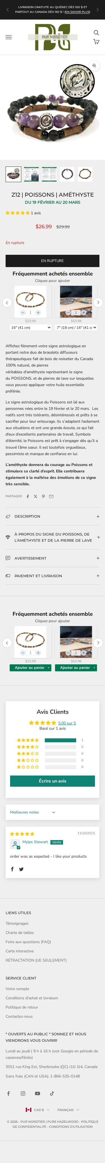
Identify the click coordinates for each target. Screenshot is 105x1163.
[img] (22, 834)
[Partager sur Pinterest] (43, 496)
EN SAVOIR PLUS (77, 12)
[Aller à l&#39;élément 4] (67, 174)
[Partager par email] (51, 496)
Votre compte (17, 988)
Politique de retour (22, 1007)
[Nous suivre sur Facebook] (8, 1093)
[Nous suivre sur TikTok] (52, 1093)
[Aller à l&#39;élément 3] (49, 174)
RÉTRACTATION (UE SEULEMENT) (36, 960)
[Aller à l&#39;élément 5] (85, 174)
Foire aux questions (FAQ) (28, 942)
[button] (18, 213)
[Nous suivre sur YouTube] (37, 1093)
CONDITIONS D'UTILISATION (71, 1127)
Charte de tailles (20, 932)
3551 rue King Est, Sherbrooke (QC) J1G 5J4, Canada (51, 1066)
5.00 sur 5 (67, 723)
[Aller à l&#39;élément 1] (13, 174)
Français (65, 1110)
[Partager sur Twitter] (35, 496)
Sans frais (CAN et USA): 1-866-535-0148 (43, 1076)
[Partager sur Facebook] (27, 496)
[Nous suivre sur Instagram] (23, 1093)
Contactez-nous (19, 1016)
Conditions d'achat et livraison (32, 998)
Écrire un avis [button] (52, 781)
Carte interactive (20, 951)
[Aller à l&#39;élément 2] (31, 174)
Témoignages (17, 923)
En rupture (52, 260)
